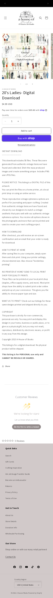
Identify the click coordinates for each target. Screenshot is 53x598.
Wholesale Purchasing (14, 533)
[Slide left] (21, 84)
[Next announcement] (48, 3)
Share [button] (7, 366)
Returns (8, 486)
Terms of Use (10, 498)
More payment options (26, 145)
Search (8, 455)
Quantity (5, 115)
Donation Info (11, 527)
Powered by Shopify (35, 593)
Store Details (10, 521)
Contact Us (10, 556)
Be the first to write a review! (26, 427)
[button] (5, 18)
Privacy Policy (11, 492)
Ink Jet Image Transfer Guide (17, 474)
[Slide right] (32, 84)
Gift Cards (9, 462)
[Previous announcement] (5, 3)
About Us (9, 515)
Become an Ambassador (15, 480)
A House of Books (22, 593)
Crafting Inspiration (13, 468)
